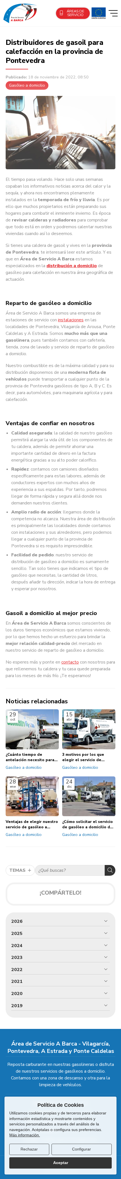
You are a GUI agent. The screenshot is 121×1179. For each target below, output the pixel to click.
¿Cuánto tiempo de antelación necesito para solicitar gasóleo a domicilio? (30, 757)
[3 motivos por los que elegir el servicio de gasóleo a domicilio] (88, 729)
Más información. (24, 1135)
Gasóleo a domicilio (27, 85)
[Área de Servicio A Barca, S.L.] (20, 13)
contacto (70, 662)
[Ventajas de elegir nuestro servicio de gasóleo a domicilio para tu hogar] (32, 796)
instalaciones (71, 320)
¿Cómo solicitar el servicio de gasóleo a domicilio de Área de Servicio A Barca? (87, 824)
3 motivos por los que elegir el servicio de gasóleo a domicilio (83, 757)
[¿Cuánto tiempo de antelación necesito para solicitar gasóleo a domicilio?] (32, 729)
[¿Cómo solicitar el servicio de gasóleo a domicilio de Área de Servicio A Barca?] (88, 796)
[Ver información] (98, 13)
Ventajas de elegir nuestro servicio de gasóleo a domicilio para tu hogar (32, 824)
